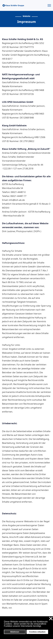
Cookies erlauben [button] (37, 632)
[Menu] (49, 5)
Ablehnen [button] (14, 632)
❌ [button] (51, 618)
